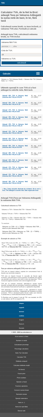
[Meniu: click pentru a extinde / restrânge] (39, 73)
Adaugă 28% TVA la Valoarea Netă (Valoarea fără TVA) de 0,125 (15, 153)
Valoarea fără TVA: (9, 42)
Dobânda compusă (21, 361)
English (21, 320)
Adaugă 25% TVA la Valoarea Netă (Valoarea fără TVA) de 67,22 (15, 103)
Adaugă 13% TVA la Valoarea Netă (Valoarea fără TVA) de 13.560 (15, 168)
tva (2, 2)
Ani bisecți (21, 369)
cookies (21, 316)
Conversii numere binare (21, 390)
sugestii (21, 307)
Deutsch (21, 324)
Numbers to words (21, 340)
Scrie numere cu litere (21, 336)
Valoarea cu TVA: (8, 59)
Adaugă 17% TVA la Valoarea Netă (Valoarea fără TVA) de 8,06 (15, 110)
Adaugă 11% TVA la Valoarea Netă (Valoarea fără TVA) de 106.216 (15, 132)
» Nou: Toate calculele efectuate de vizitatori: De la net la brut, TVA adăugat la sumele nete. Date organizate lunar (21, 189)
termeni (21, 311)
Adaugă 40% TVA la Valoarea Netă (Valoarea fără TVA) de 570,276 (15, 96)
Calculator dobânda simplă (22, 365)
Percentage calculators (21, 349)
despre (21, 303)
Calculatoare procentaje (21, 344)
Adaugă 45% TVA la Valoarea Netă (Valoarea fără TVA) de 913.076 (15, 146)
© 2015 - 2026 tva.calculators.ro (21, 332)
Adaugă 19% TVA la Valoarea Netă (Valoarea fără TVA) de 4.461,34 (15, 125)
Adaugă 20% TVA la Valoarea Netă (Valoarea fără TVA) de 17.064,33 (15, 139)
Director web (21, 411)
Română (21, 328)
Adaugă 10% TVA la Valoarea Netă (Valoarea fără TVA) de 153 (15, 160)
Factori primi (21, 373)
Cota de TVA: (7, 50)
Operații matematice (21, 398)
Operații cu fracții (21, 382)
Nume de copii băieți (21, 406)
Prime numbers (21, 378)
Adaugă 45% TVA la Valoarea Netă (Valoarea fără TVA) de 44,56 (15, 117)
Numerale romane (21, 394)
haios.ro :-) (21, 402)
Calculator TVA (21, 357)
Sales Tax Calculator (21, 353)
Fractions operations (21, 386)
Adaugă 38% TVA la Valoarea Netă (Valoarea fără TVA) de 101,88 (15, 182)
